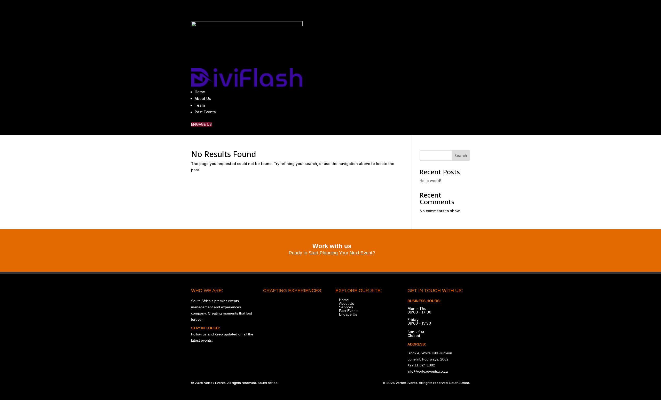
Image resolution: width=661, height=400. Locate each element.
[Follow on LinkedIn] (466, 9)
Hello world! (430, 180)
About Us (203, 98)
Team (200, 105)
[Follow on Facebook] (433, 9)
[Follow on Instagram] (422, 9)
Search (460, 155)
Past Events (205, 112)
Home (200, 92)
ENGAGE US (201, 124)
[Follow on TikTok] (444, 9)
